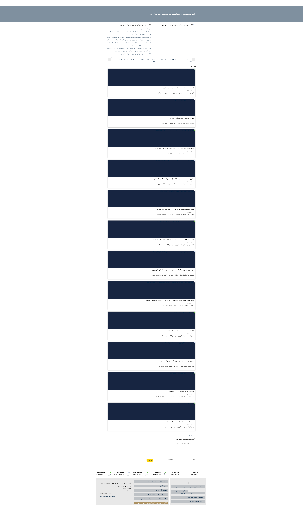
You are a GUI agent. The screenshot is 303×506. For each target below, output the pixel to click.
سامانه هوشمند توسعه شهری (133, 3)
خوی (184, 3)
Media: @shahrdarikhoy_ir (108, 496)
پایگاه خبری (157, 3)
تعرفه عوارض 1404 (119, 3)
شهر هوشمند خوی (147, 3)
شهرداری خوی (176, 3)
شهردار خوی (166, 3)
